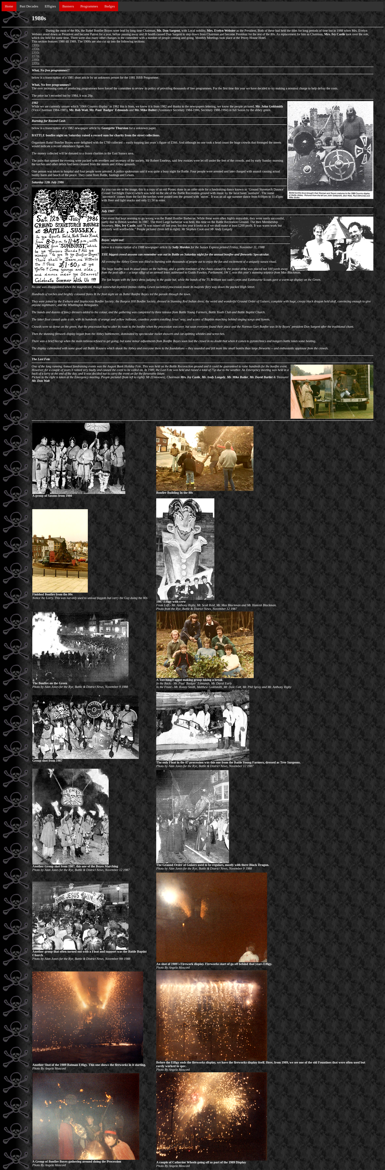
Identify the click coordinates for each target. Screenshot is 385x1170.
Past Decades (29, 6)
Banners (68, 6)
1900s (35, 45)
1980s (35, 59)
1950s (35, 48)
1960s (35, 52)
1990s (35, 63)
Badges (109, 6)
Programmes (89, 6)
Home (9, 6)
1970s (35, 56)
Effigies (50, 6)
